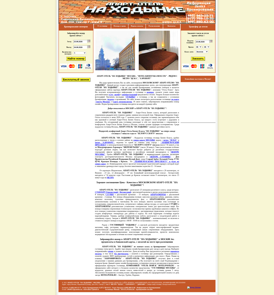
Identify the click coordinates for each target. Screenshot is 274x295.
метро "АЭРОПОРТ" (104, 142)
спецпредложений (129, 94)
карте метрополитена (122, 102)
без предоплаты (121, 254)
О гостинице (102, 26)
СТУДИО (110, 194)
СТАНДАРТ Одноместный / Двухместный (113, 192)
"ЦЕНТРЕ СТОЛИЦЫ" (160, 157)
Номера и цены (120, 26)
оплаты (110, 99)
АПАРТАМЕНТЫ (158, 194)
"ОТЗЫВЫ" (130, 97)
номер (110, 251)
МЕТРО (110, 178)
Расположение (154, 26)
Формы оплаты (137, 26)
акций (117, 94)
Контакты (172, 26)
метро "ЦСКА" (170, 140)
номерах (150, 92)
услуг (111, 94)
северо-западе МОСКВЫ (144, 140)
